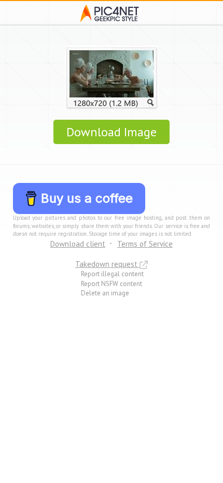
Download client (77, 244)
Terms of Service (145, 244)
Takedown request (107, 264)
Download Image (111, 132)
